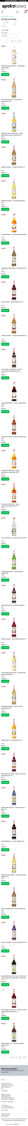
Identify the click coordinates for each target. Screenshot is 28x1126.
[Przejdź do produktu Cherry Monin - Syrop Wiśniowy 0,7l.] (14, 290)
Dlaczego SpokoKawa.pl (7, 1084)
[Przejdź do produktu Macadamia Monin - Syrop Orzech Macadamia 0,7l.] (14, 695)
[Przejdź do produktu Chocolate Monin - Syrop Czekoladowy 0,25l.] (14, 392)
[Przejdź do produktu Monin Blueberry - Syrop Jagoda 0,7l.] (14, 830)
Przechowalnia (4, 1116)
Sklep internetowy (12, 1124)
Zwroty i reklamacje (5, 1096)
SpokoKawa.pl (4, 16)
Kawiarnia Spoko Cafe (6, 1085)
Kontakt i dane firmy (6, 1083)
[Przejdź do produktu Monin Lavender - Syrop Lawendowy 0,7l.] (14, 931)
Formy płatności (5, 1105)
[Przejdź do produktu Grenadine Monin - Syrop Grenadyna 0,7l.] (14, 594)
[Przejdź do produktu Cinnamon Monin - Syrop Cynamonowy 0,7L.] (14, 425)
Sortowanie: (4, 33)
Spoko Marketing (5, 1087)
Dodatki (12, 16)
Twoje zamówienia (5, 1113)
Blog (2, 1088)
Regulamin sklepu (5, 1094)
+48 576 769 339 (22, 0)
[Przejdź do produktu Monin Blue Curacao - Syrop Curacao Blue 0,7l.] (14, 796)
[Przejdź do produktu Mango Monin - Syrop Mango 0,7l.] (14, 729)
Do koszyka (5, 74)
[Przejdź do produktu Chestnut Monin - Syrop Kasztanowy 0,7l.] (14, 324)
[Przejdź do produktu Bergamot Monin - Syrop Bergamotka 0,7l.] (14, 189)
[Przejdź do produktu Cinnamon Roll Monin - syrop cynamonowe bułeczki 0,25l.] (14, 459)
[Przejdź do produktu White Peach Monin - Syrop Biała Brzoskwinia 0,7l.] (14, 88)
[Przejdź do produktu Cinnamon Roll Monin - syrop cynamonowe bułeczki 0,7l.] (14, 493)
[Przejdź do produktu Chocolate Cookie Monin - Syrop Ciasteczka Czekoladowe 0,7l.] (14, 358)
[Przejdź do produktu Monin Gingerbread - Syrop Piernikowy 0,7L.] (14, 897)
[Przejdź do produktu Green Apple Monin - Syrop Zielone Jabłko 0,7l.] (14, 560)
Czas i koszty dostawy (6, 1106)
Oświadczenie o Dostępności (8, 1098)
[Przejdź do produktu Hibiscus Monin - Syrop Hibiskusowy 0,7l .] (14, 628)
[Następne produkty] (20, 1057)
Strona (12, 41)
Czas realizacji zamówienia (7, 1107)
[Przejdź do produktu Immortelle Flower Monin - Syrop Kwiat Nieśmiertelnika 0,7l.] (14, 661)
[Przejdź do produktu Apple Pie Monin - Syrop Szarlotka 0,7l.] (14, 156)
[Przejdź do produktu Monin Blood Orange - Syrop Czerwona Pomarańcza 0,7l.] (14, 762)
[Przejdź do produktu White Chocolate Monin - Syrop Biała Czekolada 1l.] (14, 55)
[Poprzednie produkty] (7, 1057)
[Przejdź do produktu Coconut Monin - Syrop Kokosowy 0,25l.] (14, 526)
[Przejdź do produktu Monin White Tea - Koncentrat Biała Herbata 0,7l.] (14, 1032)
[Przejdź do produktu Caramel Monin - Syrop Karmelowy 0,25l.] (14, 223)
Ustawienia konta (5, 1115)
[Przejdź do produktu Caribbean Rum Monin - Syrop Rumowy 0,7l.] (14, 257)
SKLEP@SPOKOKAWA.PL (11, 0)
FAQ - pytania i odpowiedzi (7, 1099)
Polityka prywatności (6, 1095)
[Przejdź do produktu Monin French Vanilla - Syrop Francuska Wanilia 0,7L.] (14, 864)
